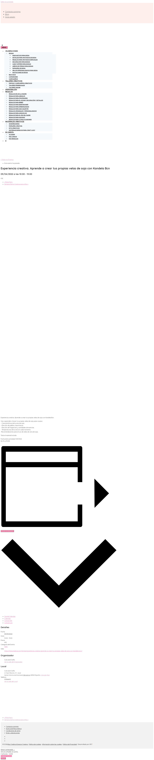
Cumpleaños (13, 79)
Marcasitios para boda (20, 55)
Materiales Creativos (14, 122)
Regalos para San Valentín (18, 109)
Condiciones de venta (13, 731)
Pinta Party (8, 182)
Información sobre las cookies (52, 744)
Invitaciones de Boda (20, 72)
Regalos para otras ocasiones (20, 119)
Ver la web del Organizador (13, 662)
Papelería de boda (18, 68)
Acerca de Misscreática (13, 729)
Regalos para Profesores (18, 98)
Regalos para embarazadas (19, 107)
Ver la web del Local (10, 681)
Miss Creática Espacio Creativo (17, 744)
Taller (6, 647)
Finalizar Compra (6, 756)
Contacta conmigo (12, 12)
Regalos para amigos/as (18, 113)
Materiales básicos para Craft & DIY (22, 130)
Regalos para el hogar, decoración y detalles (26, 100)
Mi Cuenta (9, 132)
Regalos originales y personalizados (23, 111)
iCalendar (7, 618)
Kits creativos (14, 128)
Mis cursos (13, 136)
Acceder (12, 134)
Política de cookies (35, 744)
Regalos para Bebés (16, 102)
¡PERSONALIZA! (11, 89)
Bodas (11, 53)
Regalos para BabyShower (18, 104)
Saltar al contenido (7, 2)
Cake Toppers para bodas (21, 64)
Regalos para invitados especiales (25, 60)
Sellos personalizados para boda (25, 70)
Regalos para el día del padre (19, 115)
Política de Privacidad (70, 744)
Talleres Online (14, 87)
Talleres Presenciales (17, 85)
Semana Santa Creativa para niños (16, 184)
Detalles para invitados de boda (24, 57)
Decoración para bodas (21, 62)
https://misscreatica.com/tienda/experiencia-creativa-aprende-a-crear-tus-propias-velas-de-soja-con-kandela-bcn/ (43, 651)
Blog (7, 14)
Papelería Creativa (15, 126)
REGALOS (9, 92)
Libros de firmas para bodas (22, 66)
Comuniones (13, 77)
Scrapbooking (14, 124)
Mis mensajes (13, 139)
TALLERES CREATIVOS (13, 81)
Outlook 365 (8, 621)
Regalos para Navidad (17, 117)
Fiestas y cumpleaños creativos (20, 83)
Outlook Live (8, 623)
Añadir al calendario (7, 531)
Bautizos (12, 74)
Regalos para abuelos (17, 96)
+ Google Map (45, 675)
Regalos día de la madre (17, 94)
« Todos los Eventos (7, 160)
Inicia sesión (10, 17)
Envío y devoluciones (13, 733)
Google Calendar (9, 616)
